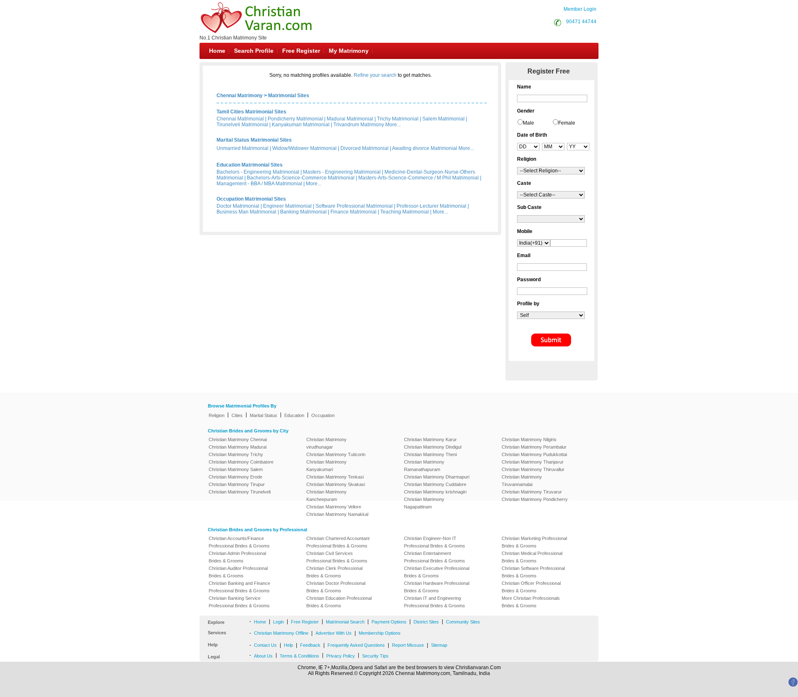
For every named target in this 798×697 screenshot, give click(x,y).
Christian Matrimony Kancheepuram (326, 495)
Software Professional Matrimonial (354, 206)
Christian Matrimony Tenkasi (335, 476)
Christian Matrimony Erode (235, 476)
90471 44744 (581, 22)
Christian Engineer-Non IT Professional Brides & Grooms (434, 542)
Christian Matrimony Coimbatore (241, 461)
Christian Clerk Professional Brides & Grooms (334, 572)
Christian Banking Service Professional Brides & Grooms (239, 602)
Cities (237, 415)
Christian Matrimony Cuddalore (435, 484)
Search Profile (253, 50)
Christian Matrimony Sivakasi (335, 484)
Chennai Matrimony (240, 95)
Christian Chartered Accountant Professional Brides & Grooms (337, 542)
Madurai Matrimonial (350, 119)
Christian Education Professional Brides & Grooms (339, 602)
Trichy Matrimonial (398, 119)
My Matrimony (349, 50)
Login (278, 621)
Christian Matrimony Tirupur (237, 484)
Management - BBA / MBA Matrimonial (259, 184)
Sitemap (439, 645)
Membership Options (380, 633)
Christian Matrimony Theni (430, 454)
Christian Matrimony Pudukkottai (534, 454)
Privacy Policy (340, 655)
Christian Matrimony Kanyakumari (326, 465)
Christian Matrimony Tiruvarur (532, 491)
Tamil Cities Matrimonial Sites (251, 112)
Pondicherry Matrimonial (295, 119)
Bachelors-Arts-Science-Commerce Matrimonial (301, 178)
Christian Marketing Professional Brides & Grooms (534, 542)
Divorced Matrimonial (364, 148)
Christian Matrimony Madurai (237, 446)
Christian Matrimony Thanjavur (533, 461)
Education (294, 415)
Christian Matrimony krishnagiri (435, 491)
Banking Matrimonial (303, 212)
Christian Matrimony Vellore (333, 506)
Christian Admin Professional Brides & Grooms (237, 557)
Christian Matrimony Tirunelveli (240, 491)
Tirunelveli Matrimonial (242, 125)
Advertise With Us (333, 633)
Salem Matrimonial (443, 119)
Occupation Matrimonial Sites (251, 199)
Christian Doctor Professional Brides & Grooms (335, 587)
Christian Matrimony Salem (236, 469)
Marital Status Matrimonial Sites (254, 140)
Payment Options (389, 621)
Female (566, 123)
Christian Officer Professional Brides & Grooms (531, 587)
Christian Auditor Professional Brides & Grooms (238, 572)
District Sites (426, 621)
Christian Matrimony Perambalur (534, 446)
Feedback (310, 645)
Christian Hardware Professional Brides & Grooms (436, 587)
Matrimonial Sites (288, 95)
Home (217, 50)
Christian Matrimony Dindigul (432, 446)
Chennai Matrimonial (240, 119)
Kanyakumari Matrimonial (301, 125)
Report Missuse (408, 645)
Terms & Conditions (299, 655)
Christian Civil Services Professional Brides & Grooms (336, 557)
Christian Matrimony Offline (281, 633)
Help (288, 645)
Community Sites (463, 621)
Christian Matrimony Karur (430, 439)
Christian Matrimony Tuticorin (335, 454)
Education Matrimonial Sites (250, 165)
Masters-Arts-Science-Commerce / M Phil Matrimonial (418, 178)
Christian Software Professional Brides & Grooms (533, 572)
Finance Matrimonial (353, 212)
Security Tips (375, 655)
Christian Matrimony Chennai (238, 439)
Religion (216, 415)
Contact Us (265, 645)
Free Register (301, 50)
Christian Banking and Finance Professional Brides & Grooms (239, 587)
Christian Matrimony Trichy (236, 454)
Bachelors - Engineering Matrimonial (258, 172)
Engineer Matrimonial (287, 206)
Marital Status (263, 415)
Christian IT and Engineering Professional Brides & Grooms (434, 602)
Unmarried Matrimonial (242, 148)
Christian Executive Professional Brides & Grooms (436, 572)
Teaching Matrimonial (404, 212)
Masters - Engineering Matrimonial (342, 172)
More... (393, 125)
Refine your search (375, 75)
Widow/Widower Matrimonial (304, 148)
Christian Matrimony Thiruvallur (533, 469)
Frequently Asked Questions (356, 645)
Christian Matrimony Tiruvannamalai (522, 480)
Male (528, 123)
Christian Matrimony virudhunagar (326, 443)
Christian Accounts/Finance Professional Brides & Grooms (239, 542)
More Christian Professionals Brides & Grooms (531, 602)
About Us (263, 655)
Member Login (580, 9)
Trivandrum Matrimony (358, 125)
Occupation (323, 415)
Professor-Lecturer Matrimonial (431, 206)
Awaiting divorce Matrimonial (424, 148)
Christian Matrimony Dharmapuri (436, 476)
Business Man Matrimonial (246, 212)
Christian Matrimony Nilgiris (529, 439)
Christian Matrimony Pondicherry (535, 499)
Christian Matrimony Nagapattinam (424, 503)
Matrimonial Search (345, 621)
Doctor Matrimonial (238, 206)
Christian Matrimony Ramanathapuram (424, 465)
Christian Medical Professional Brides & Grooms (532, 557)
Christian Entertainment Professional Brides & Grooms (434, 557)
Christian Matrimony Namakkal (337, 514)
